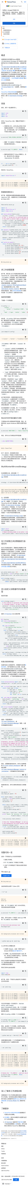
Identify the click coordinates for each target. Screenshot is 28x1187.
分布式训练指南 (16, 290)
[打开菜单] (2, 2)
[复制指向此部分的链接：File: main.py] (11, 872)
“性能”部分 (20, 1122)
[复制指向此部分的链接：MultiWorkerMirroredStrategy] (2, 469)
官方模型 (6, 1117)
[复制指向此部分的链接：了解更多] (10, 1109)
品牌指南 (3, 1168)
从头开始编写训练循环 (18, 78)
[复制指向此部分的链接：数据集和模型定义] (15, 192)
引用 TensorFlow (5, 1170)
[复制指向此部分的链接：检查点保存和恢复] (15, 662)
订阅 (16, 1179)
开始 (14, 23)
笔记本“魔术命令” (17, 951)
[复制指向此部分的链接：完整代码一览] (14, 853)
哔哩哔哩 (3, 1153)
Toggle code (6, 875)
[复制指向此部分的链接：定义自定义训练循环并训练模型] (4, 592)
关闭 (14, 19)
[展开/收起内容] (3, 36)
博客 (2, 1146)
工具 (15, 1124)
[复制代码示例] (25, 111)
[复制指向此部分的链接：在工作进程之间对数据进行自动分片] (8, 544)
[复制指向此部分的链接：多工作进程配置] (15, 270)
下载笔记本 (7, 47)
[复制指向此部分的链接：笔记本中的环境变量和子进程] (23, 418)
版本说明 (3, 1163)
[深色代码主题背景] (23, 111)
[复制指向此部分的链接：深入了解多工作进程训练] (23, 1091)
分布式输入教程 (5, 566)
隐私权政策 (7, 1176)
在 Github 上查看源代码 (10, 43)
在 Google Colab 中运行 (10, 39)
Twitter (3, 1151)
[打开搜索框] (22, 2)
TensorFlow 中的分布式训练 (9, 92)
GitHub (3, 1148)
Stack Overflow (5, 1165)
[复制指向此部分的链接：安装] (6, 104)
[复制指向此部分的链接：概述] (6, 55)
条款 (2, 1176)
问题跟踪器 (4, 1160)
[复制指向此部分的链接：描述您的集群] (12, 297)
